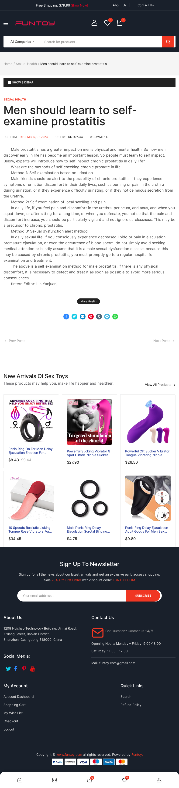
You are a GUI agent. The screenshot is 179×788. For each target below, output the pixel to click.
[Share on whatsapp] (115, 316)
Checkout (10, 721)
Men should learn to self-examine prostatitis (70, 115)
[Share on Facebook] (66, 316)
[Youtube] (33, 667)
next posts (161, 341)
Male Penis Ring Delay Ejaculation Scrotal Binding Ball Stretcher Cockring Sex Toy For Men (88, 529)
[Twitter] (9, 667)
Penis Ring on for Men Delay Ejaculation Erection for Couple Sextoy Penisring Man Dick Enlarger (31, 451)
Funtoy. (137, 754)
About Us (120, 5)
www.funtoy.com (69, 754)
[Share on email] (83, 316)
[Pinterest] (25, 667)
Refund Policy (130, 705)
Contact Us (146, 5)
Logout (8, 729)
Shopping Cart (14, 705)
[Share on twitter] (74, 316)
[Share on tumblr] (99, 316)
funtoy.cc (74, 137)
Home (7, 64)
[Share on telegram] (107, 316)
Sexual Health (26, 64)
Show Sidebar (23, 82)
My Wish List (13, 713)
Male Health (88, 301)
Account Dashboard (18, 696)
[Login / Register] (95, 23)
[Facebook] (17, 667)
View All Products (158, 384)
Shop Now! (79, 5)
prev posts (17, 341)
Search (168, 41)
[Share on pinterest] (91, 316)
